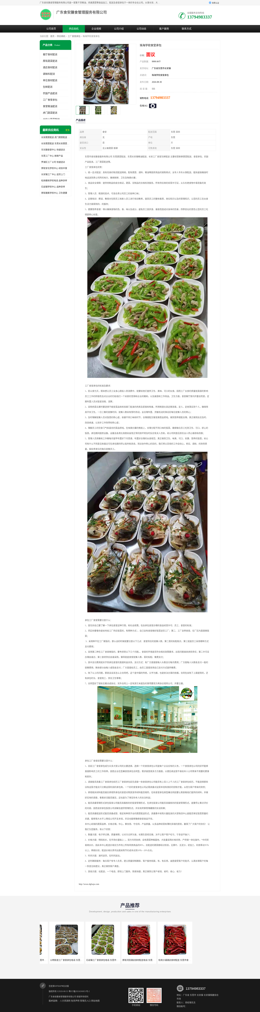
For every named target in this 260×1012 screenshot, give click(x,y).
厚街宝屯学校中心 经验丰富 (54, 168)
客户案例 (164, 28)
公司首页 (51, 28)
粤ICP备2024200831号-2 (79, 991)
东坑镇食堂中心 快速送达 (53, 150)
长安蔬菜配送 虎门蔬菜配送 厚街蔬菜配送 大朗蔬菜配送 (55, 137)
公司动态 (141, 28)
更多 (67, 130)
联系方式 (186, 28)
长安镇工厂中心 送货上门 (53, 174)
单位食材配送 (50, 80)
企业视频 (96, 28)
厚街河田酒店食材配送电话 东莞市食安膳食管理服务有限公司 (105, 960)
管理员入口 (85, 1001)
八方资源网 (65, 1001)
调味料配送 (49, 74)
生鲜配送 (48, 87)
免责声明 (75, 1001)
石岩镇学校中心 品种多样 (53, 187)
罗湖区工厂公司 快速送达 (53, 162)
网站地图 (95, 1001)
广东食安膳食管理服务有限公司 (62, 996)
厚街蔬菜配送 (50, 61)
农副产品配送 (50, 93)
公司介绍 (119, 28)
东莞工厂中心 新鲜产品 (52, 156)
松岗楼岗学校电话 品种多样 (54, 180)
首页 (52, 36)
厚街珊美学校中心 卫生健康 (54, 193)
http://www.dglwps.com (89, 884)
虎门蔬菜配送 (50, 112)
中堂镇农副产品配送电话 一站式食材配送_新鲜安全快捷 (211, 960)
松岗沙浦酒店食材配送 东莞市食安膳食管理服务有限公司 (139, 960)
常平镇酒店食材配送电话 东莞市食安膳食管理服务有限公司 (176, 960)
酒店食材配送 (50, 67)
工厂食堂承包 (74, 36)
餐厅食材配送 (50, 54)
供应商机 (74, 28)
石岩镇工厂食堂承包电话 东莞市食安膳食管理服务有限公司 (68, 960)
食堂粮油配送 (50, 106)
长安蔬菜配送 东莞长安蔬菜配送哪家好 (55, 143)
